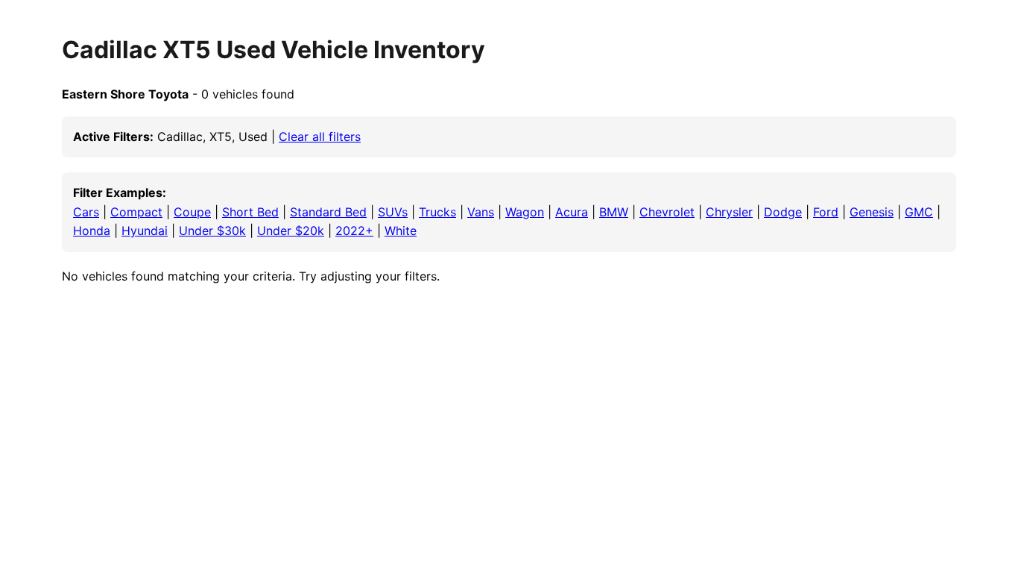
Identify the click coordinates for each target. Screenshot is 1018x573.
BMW (613, 211)
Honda (91, 230)
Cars (86, 211)
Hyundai (144, 230)
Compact (136, 211)
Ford (825, 211)
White (401, 230)
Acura (571, 211)
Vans (480, 211)
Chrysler (729, 211)
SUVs (393, 211)
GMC (919, 211)
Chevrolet (667, 211)
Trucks (437, 211)
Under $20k (290, 230)
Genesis (872, 211)
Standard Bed (328, 211)
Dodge (783, 211)
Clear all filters (320, 136)
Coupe (192, 211)
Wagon (524, 211)
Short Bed (250, 211)
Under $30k (212, 230)
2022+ (354, 230)
